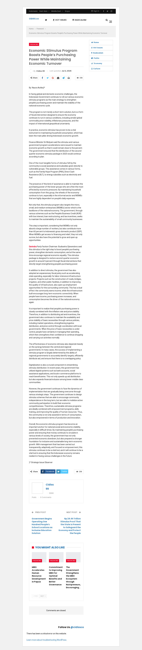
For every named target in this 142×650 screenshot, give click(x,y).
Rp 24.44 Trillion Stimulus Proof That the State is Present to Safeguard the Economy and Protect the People (70, 526)
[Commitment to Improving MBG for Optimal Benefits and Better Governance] (56, 557)
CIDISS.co (34, 18)
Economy (98, 63)
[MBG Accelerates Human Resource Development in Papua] (39, 557)
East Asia (43, 11)
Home (96, 42)
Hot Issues (60, 20)
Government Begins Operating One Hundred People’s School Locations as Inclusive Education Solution (42, 526)
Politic (96, 58)
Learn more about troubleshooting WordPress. (46, 640)
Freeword (34, 44)
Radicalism (80, 20)
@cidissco (77, 627)
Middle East (56, 11)
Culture (96, 68)
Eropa (67, 11)
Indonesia (33, 11)
